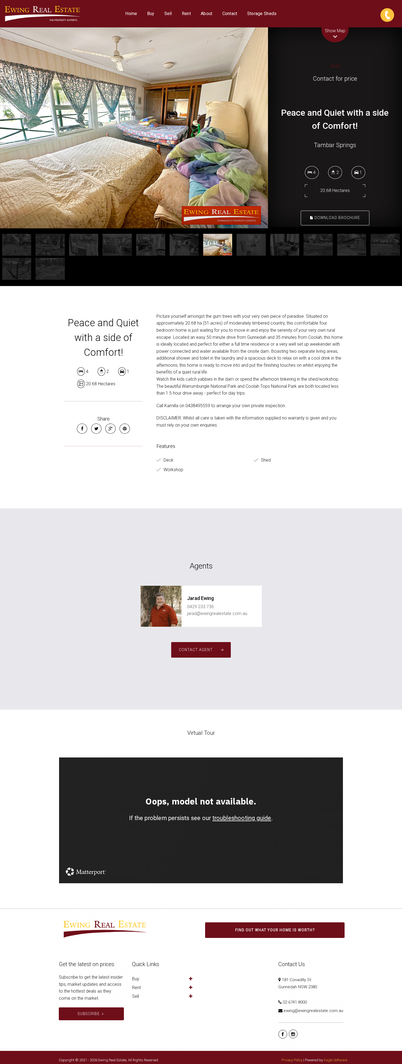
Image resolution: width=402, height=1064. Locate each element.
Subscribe (89, 1013)
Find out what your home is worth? (275, 930)
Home (131, 13)
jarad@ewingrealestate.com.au (217, 613)
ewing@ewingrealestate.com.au (313, 1010)
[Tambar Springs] (134, 127)
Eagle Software (335, 1060)
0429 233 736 (200, 606)
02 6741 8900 (295, 1002)
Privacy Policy (291, 1060)
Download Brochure (336, 217)
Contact (229, 13)
